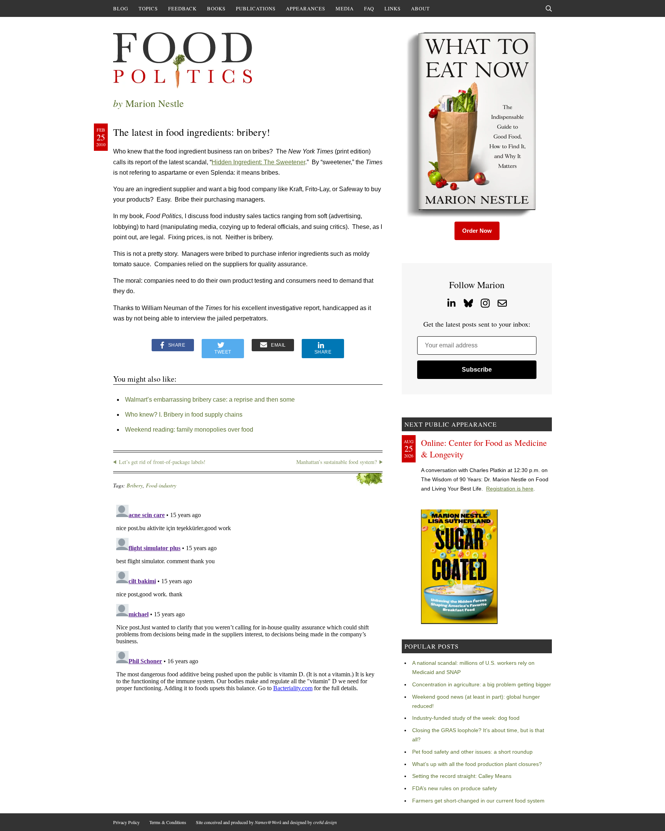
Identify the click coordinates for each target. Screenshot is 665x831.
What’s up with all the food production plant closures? (477, 764)
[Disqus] (248, 598)
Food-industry (161, 485)
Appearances (305, 8)
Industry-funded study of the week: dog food (466, 718)
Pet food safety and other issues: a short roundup (472, 752)
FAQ (369, 8)
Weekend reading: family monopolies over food (189, 429)
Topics (148, 8)
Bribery (135, 485)
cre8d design (325, 822)
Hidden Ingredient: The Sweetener (258, 162)
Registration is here (509, 489)
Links (392, 8)
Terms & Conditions (167, 822)
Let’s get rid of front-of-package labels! (162, 462)
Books (216, 8)
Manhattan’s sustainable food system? (336, 462)
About (420, 8)
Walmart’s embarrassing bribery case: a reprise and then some (210, 399)
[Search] (549, 8)
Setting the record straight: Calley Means (461, 776)
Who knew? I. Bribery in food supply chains (183, 414)
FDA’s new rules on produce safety (454, 788)
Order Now (477, 230)
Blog (120, 8)
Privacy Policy (126, 822)
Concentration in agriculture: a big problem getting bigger (481, 684)
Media (345, 8)
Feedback (182, 8)
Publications (256, 8)
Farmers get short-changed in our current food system (478, 801)
